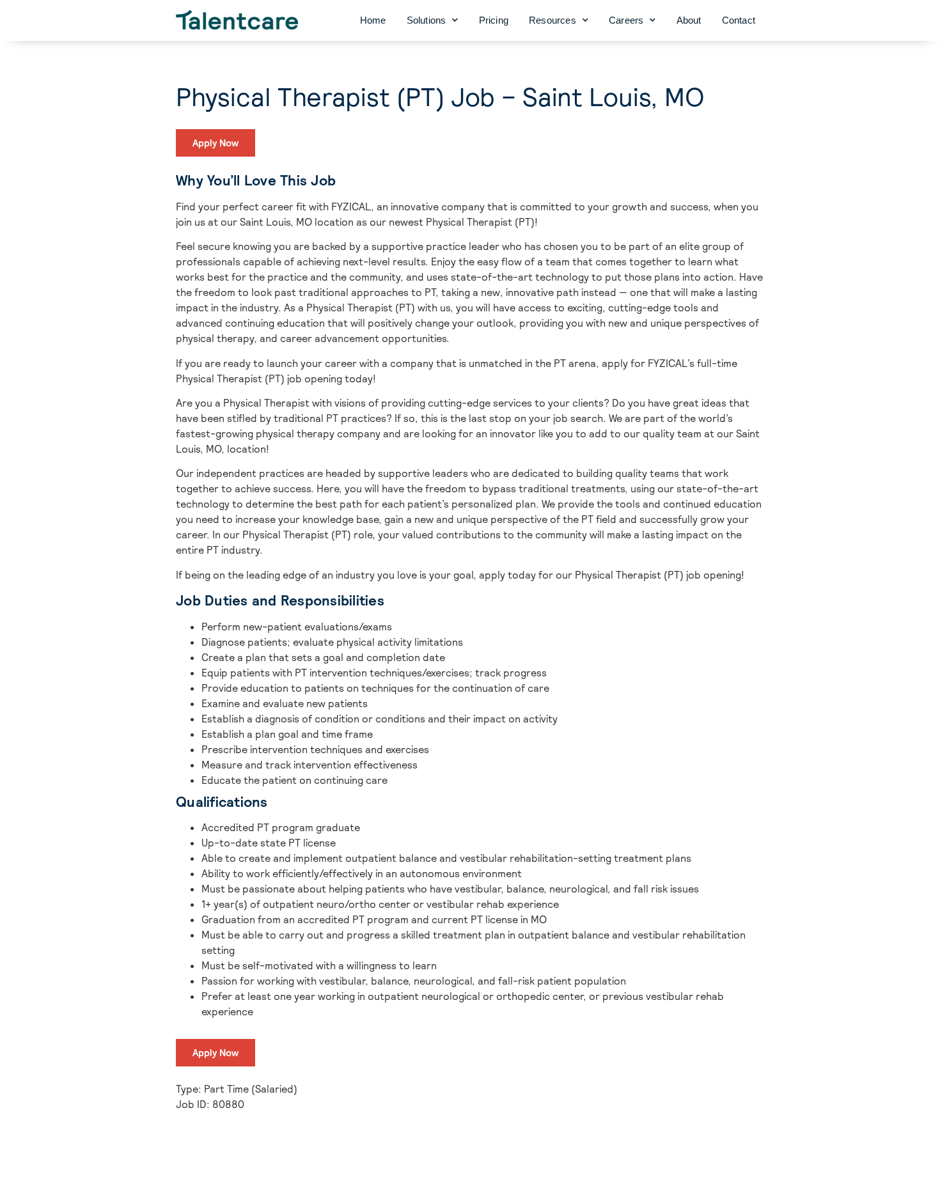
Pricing (493, 20)
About (689, 20)
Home (373, 20)
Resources (552, 20)
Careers (626, 20)
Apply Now (215, 143)
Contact (738, 20)
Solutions (426, 20)
